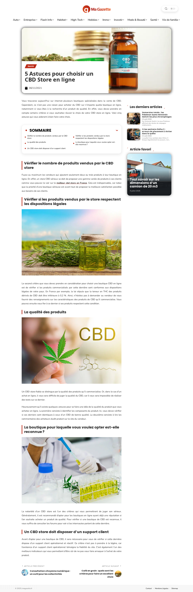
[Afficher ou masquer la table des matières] (84, 130)
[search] (166, 9)
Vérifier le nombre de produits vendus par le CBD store (47, 137)
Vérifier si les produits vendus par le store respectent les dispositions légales (92, 137)
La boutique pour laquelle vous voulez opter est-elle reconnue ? (95, 143)
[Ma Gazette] (96, 8)
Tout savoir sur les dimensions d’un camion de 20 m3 (144, 183)
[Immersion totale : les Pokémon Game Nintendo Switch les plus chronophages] (133, 118)
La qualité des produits (36, 142)
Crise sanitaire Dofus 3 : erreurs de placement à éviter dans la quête (157, 131)
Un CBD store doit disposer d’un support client (46, 148)
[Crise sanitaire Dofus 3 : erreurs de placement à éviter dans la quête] (133, 134)
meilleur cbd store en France (72, 182)
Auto (133, 175)
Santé (31, 66)
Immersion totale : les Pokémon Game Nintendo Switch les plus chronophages (156, 114)
